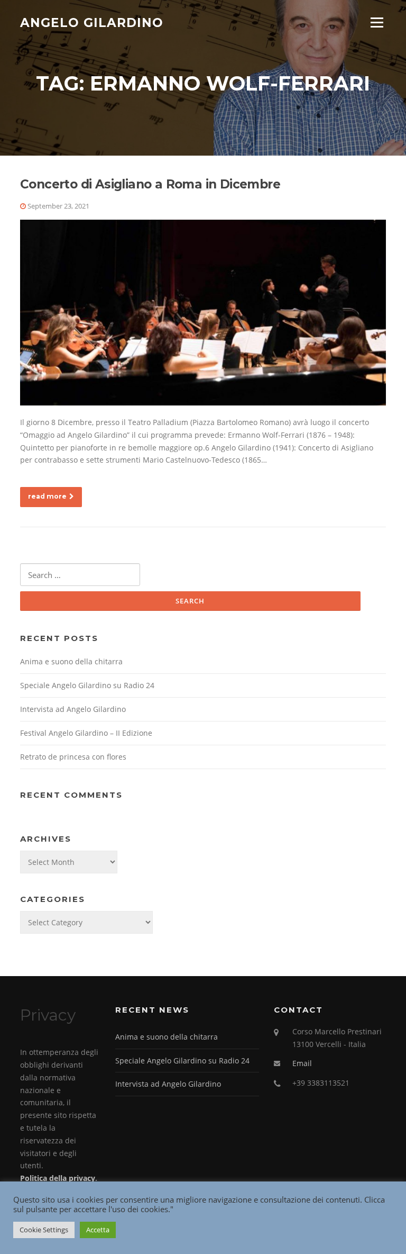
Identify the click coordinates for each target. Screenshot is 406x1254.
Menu (376, 22)
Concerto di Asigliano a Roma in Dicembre (150, 184)
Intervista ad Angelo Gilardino (73, 709)
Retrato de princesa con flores (73, 757)
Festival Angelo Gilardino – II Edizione (86, 733)
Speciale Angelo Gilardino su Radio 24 (87, 685)
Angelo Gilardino (91, 22)
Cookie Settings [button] (44, 1229)
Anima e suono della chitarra (71, 661)
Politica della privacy (57, 1178)
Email (302, 1063)
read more (47, 496)
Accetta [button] (97, 1229)
